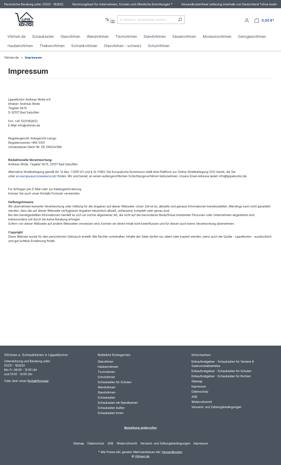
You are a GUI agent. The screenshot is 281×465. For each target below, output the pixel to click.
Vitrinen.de (11, 57)
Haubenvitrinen (108, 366)
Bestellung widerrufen (140, 427)
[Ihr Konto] (247, 20)
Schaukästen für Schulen (114, 382)
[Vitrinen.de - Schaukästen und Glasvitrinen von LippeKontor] (24, 19)
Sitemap (197, 381)
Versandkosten (172, 452)
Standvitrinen (106, 392)
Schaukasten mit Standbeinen (118, 402)
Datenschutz (200, 391)
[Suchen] (180, 19)
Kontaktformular (38, 381)
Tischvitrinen (106, 372)
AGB (194, 396)
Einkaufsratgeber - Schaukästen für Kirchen (221, 376)
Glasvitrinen (105, 361)
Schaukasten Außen (111, 407)
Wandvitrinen (106, 387)
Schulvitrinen (106, 377)
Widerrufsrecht (202, 402)
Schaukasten (106, 397)
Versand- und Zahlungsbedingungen (217, 407)
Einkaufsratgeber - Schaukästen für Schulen (221, 371)
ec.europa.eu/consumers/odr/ (36, 176)
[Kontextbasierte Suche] (109, 20)
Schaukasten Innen (110, 413)
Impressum (199, 386)
